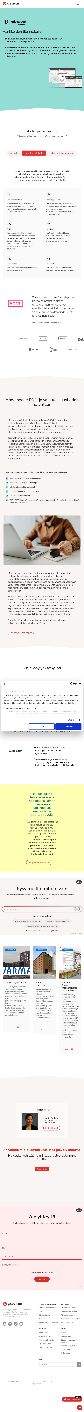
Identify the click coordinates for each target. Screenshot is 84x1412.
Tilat (41, 1311)
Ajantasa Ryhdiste (45, 1344)
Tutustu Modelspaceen (48, 1308)
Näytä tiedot (72, 720)
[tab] (14, 153)
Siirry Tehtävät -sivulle (39, 862)
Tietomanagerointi (68, 1315)
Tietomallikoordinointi (69, 1308)
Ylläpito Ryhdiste (45, 1347)
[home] (11, 2)
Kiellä (41, 726)
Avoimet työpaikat (68, 1346)
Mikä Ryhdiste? (44, 1332)
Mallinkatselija (44, 1315)
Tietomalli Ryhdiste (46, 1340)
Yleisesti (64, 1332)
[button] (78, 3)
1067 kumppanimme (15, 695)
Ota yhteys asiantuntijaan (21, 633)
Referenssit (65, 1353)
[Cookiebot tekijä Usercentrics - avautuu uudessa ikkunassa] (71, 683)
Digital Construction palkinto (68, 1341)
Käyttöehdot (47, 1381)
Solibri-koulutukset (68, 1322)
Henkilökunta (66, 1336)
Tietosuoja (35, 1381)
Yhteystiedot (66, 1349)
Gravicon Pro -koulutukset (70, 1319)
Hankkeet (42, 1319)
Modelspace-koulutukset (48, 1322)
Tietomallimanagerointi (70, 1311)
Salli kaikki (68, 726)
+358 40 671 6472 (51, 1122)
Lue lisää (16, 1027)
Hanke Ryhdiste (45, 1336)
